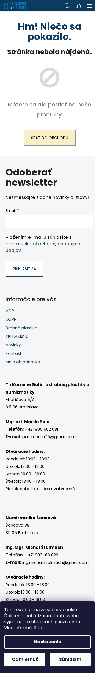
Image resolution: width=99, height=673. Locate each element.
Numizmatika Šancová (31, 518)
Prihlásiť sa (24, 268)
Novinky (13, 345)
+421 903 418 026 (41, 555)
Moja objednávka (23, 362)
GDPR (11, 319)
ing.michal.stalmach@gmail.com (55, 562)
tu (40, 628)
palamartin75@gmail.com (49, 436)
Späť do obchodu (49, 138)
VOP (10, 311)
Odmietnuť (25, 659)
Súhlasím (70, 659)
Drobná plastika (21, 328)
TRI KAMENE (17, 336)
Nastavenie (47, 642)
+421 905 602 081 (41, 429)
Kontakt (14, 353)
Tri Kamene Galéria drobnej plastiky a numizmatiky (47, 388)
